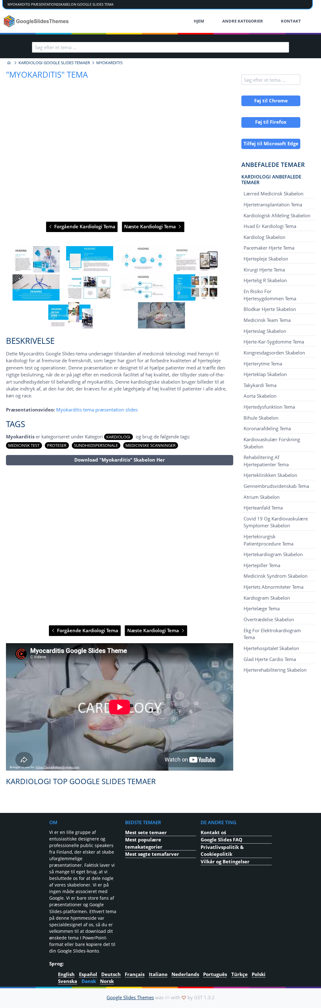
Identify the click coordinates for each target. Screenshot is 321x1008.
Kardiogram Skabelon (267, 598)
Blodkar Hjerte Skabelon (270, 309)
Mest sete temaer (146, 832)
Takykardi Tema (260, 385)
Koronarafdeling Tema (267, 428)
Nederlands (185, 974)
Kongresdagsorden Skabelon (274, 352)
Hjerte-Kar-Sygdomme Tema (274, 342)
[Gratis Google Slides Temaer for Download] (36, 21)
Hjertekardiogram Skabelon (273, 554)
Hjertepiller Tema (262, 565)
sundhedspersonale (96, 445)
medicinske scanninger (150, 445)
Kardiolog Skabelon (264, 237)
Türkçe (239, 974)
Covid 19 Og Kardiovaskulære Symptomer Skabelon (276, 522)
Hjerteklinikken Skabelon (270, 475)
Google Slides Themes (130, 997)
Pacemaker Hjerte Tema (269, 248)
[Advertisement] (119, 546)
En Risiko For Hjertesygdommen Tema (270, 294)
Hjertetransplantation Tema (273, 204)
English (66, 974)
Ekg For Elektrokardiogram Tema (272, 633)
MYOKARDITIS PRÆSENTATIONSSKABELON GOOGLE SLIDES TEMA (60, 4)
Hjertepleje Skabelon (266, 259)
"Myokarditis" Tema (47, 74)
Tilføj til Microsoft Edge (271, 143)
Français (135, 974)
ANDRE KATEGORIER (242, 21)
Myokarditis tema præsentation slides (97, 409)
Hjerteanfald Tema (263, 507)
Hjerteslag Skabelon (265, 331)
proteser (56, 445)
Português (215, 974)
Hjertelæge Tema (262, 608)
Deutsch (111, 974)
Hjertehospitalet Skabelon (271, 648)
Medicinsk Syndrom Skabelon (276, 576)
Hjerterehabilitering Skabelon (275, 670)
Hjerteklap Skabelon (265, 374)
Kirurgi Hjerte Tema (264, 269)
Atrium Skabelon (262, 497)
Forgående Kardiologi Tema (84, 226)
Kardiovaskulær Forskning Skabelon (272, 442)
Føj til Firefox (271, 122)
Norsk (107, 981)
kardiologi (118, 437)
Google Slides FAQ (221, 839)
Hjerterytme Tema (263, 363)
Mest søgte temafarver (152, 854)
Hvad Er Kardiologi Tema (270, 226)
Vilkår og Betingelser (225, 861)
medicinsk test (23, 445)
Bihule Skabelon (261, 418)
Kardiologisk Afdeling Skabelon (277, 215)
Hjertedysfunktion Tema (269, 407)
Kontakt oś (213, 832)
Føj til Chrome (271, 100)
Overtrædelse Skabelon (269, 619)
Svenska (67, 981)
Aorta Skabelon (260, 396)
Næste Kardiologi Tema (150, 226)
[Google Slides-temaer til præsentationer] (9, 63)
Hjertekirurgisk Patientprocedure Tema (268, 539)
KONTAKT (291, 21)
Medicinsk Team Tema (267, 320)
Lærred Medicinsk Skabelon (273, 193)
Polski (259, 974)
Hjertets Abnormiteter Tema (273, 587)
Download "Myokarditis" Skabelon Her (119, 460)
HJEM (199, 21)
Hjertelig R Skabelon (265, 280)
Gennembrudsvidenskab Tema (276, 486)
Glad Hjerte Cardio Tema (270, 659)
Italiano (158, 974)
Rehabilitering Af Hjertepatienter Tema (266, 460)
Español (88, 974)
